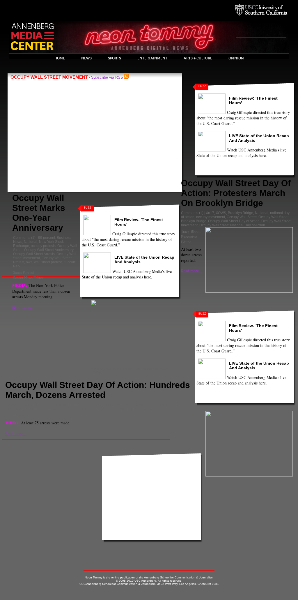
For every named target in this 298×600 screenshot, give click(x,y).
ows (29, 262)
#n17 (210, 213)
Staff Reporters (17, 415)
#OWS (221, 213)
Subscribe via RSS (107, 77)
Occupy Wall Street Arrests (34, 254)
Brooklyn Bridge (240, 213)
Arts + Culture (198, 58)
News (86, 58)
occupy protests (43, 246)
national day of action (85, 405)
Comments (21, 238)
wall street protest (48, 262)
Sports (114, 58)
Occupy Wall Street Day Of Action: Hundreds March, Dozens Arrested (97, 390)
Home (59, 58)
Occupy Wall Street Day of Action (234, 221)
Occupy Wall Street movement (62, 409)
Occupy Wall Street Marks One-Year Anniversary (38, 212)
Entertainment (152, 58)
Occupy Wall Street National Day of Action (232, 225)
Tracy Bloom (191, 231)
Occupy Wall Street (242, 217)
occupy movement (210, 217)
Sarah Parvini (23, 272)
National (30, 242)
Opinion (236, 58)
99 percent (46, 238)
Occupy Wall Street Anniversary (48, 250)
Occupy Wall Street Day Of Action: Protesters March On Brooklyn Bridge (236, 193)
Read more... (22, 307)
